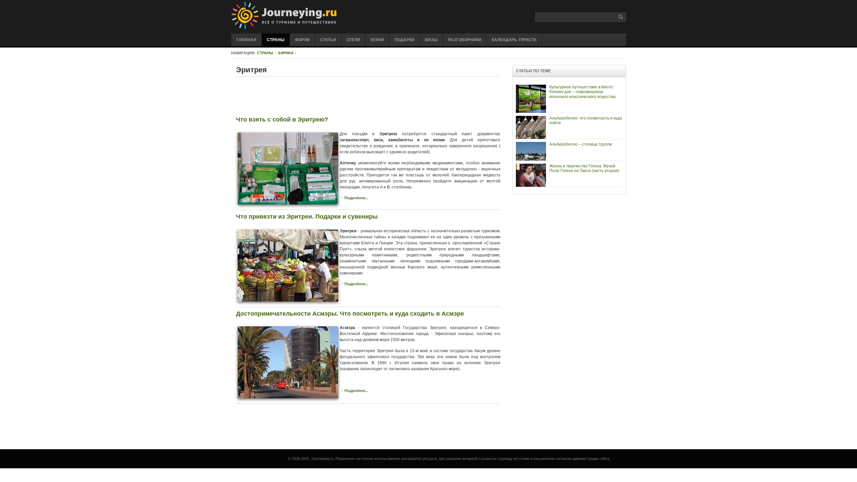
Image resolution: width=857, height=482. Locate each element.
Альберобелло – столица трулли (580, 144)
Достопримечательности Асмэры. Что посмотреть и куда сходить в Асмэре (350, 313)
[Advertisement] (368, 98)
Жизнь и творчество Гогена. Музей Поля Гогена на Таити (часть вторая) (584, 168)
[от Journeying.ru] (313, 15)
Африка (286, 53)
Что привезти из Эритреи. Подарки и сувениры (307, 216)
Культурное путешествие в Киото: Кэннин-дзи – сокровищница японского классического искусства (582, 92)
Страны (265, 53)
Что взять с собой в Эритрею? (282, 119)
